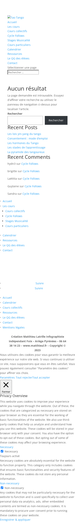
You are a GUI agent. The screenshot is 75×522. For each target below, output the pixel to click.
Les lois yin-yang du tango (24, 134)
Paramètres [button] (7, 377)
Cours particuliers (19, 45)
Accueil (12, 22)
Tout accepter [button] (41, 377)
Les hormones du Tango (23, 143)
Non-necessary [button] (9, 483)
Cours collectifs (17, 31)
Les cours (14, 26)
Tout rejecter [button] (24, 377)
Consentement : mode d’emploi (28, 138)
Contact (12, 63)
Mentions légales (14, 327)
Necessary (11, 451)
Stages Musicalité (19, 40)
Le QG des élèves (18, 58)
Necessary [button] (6, 447)
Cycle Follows (16, 35)
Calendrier (14, 49)
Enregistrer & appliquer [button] (15, 519)
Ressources (15, 54)
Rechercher (15, 113)
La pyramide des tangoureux (26, 152)
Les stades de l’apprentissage (26, 147)
